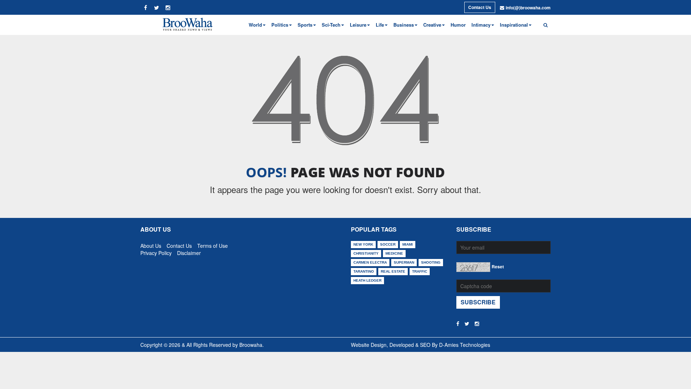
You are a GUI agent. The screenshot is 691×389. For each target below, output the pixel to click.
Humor (458, 24)
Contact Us (479, 7)
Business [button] (403, 24)
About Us (150, 244)
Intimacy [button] (481, 24)
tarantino (363, 271)
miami (407, 244)
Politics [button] (279, 24)
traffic (419, 271)
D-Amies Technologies (464, 344)
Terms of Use (212, 244)
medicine (394, 253)
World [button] (255, 24)
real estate (393, 271)
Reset (498, 266)
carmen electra (370, 262)
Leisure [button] (358, 24)
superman (404, 262)
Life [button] (380, 24)
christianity (366, 253)
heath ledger (367, 280)
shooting (431, 262)
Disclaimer (189, 251)
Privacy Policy (156, 251)
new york (363, 244)
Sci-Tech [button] (331, 24)
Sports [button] (305, 24)
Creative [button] (432, 24)
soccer (388, 244)
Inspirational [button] (514, 24)
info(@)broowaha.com (528, 7)
